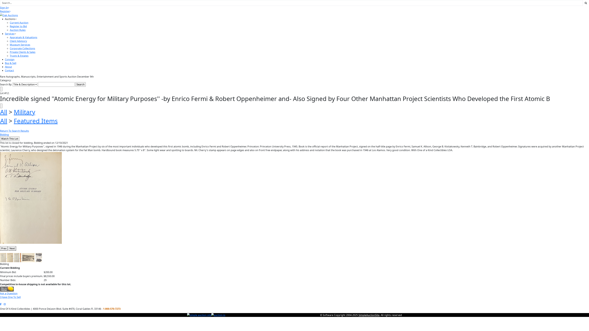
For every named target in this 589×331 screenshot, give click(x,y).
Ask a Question (8, 293)
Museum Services (20, 44)
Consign (9, 59)
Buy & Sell (10, 63)
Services (9, 33)
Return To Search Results (14, 131)
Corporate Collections (22, 48)
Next (12, 248)
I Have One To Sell (10, 297)
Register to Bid (18, 26)
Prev (3, 248)
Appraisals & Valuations (23, 37)
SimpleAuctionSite (368, 315)
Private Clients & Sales (22, 52)
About (8, 66)
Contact (9, 70)
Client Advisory (18, 41)
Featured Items (36, 121)
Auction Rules (18, 30)
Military (24, 112)
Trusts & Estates (19, 55)
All (3, 112)
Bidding (4, 134)
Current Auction (19, 22)
